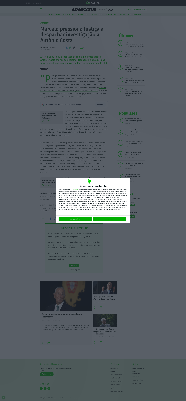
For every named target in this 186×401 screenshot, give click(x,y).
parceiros (75, 189)
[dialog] (93, 200)
